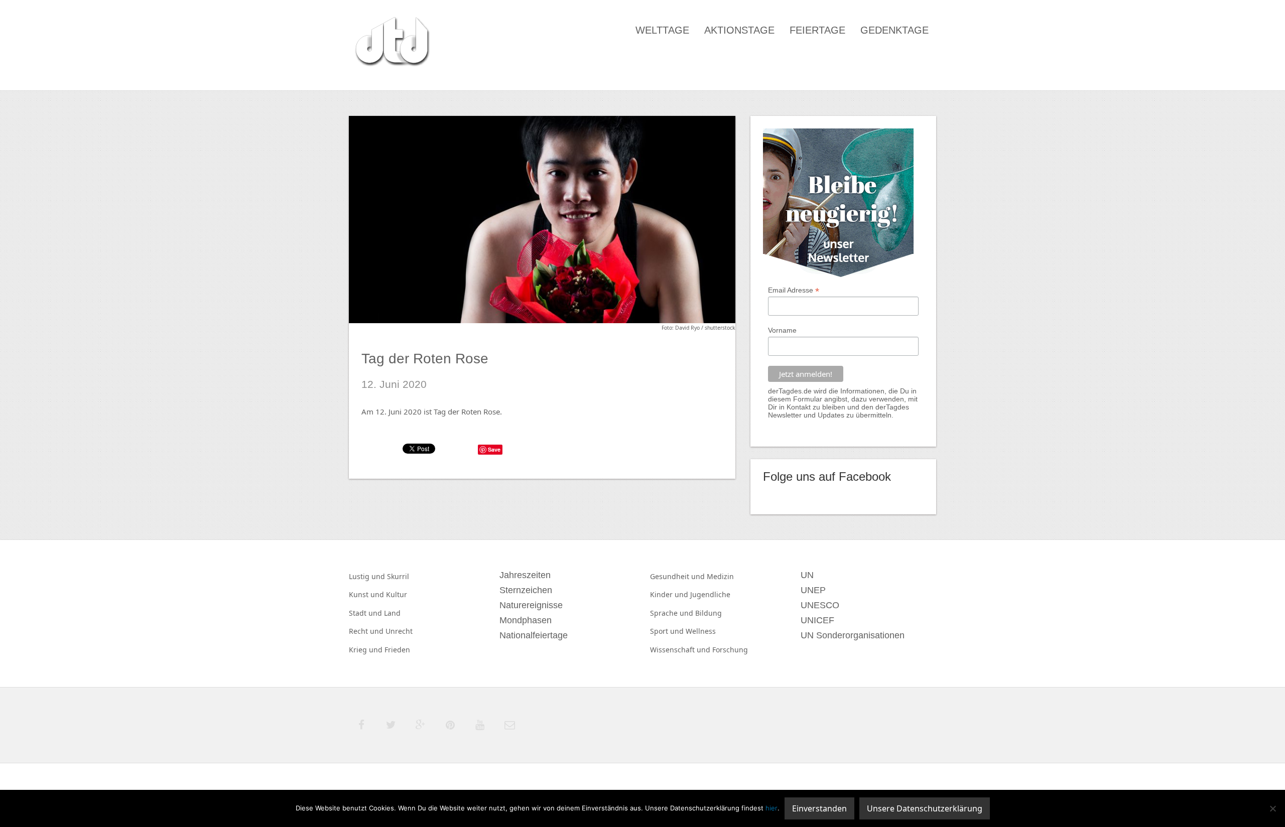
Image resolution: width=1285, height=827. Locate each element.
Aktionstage (739, 30)
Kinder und (670, 594)
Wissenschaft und (681, 649)
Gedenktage (894, 30)
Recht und (367, 631)
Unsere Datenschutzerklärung (924, 808)
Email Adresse (793, 290)
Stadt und (366, 613)
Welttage (662, 30)
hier (771, 808)
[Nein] (1272, 808)
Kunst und (367, 594)
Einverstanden (819, 808)
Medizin (720, 576)
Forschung (730, 649)
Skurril (398, 576)
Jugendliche (710, 594)
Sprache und (672, 613)
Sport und (668, 631)
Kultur (396, 594)
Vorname (782, 330)
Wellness (701, 631)
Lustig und (368, 576)
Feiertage (817, 30)
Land (392, 613)
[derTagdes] (391, 43)
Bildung (708, 613)
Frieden (397, 649)
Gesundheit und (678, 576)
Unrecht (399, 631)
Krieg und (366, 649)
